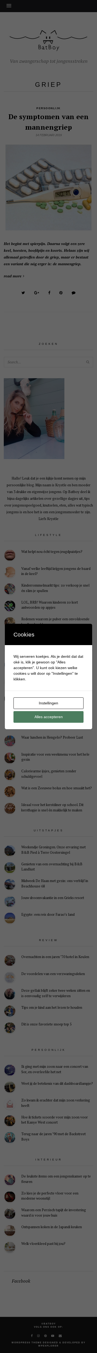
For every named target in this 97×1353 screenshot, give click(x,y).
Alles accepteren (48, 717)
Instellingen (48, 703)
